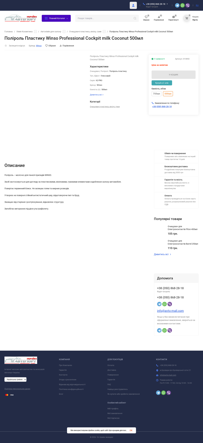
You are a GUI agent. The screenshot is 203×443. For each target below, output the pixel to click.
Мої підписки (113, 418)
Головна (8, 31)
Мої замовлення (114, 413)
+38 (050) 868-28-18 (155, 4)
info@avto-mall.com (170, 311)
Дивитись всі (161, 254)
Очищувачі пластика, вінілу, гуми (85, 31)
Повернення (113, 375)
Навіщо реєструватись (117, 389)
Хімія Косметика (24, 31)
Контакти (63, 375)
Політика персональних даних (17, 389)
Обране (52, 45)
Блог (61, 394)
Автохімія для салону (51, 31)
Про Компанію (65, 365)
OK (131, 430)
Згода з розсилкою (67, 379)
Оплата (110, 365)
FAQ (109, 384)
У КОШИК (173, 74)
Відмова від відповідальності (72, 384)
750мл (156, 93)
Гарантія (63, 370)
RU (197, 5)
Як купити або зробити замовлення (123, 394)
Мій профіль (112, 408)
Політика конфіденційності (71, 389)
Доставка (111, 370)
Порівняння (68, 45)
